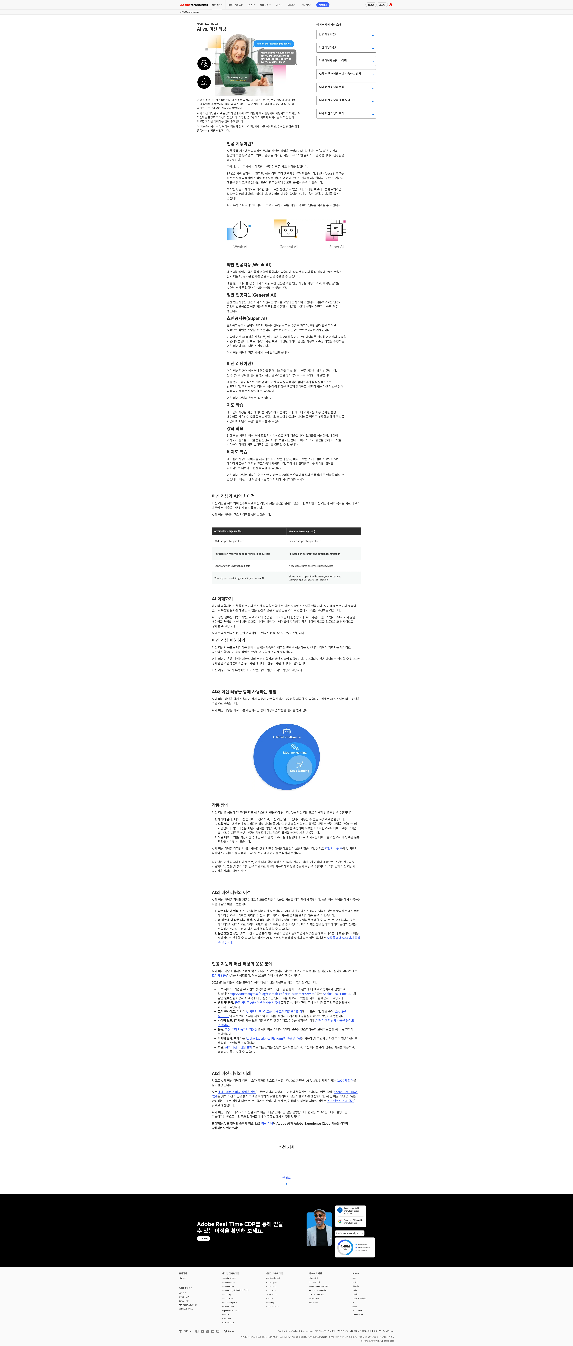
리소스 (291, 4)
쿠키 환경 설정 (342, 1331)
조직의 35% (219, 975)
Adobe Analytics (228, 1282)
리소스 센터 (313, 1278)
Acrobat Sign (227, 1294)
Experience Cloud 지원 (317, 1290)
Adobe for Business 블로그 (319, 1286)
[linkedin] (212, 1331)
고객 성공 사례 (314, 1282)
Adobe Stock (271, 1290)
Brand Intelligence (229, 1302)
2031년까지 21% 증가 (340, 1100)
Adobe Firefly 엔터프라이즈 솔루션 (235, 1290)
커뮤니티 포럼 (314, 1298)
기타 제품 (305, 4)
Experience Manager (230, 1310)
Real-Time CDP (235, 4)
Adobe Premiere (272, 1306)
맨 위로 (286, 1177)
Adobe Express (228, 1286)
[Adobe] (391, 4)
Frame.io (225, 1314)
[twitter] (207, 1331)
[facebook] (196, 1331)
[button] (185, 1331)
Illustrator (269, 1298)
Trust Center (357, 1310)
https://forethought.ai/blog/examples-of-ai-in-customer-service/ (272, 993)
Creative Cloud (228, 1306)
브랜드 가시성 (184, 1301)
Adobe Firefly (271, 1286)
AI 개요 (355, 1282)
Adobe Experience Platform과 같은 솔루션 (273, 1038)
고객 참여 (182, 1293)
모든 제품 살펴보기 (229, 1278)
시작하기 (323, 4)
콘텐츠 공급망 (184, 1297)
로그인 (371, 4)
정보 (354, 1278)
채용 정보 (355, 1286)
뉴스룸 (354, 1294)
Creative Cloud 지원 (316, 1294)
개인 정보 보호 (320, 1331)
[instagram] (202, 1331)
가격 (278, 4)
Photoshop (270, 1302)
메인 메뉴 (216, 4)
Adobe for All (357, 1314)
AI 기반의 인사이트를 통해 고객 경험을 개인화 (274, 1011)
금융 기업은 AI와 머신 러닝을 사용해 (257, 1002)
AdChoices (390, 1331)
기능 (250, 4)
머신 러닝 (267, 1123)
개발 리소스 (313, 1302)
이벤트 (354, 1290)
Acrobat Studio (228, 1298)
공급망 (354, 1306)
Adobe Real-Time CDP (338, 993)
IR (353, 1302)
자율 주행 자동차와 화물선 (241, 1029)
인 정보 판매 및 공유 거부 (370, 1331)
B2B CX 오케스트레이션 (188, 1305)
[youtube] (217, 1331)
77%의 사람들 (333, 848)
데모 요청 (182, 1278)
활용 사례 (264, 4)
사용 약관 (331, 1331)
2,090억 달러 (345, 1080)
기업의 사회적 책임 (359, 1298)
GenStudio (226, 1318)
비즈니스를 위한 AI (186, 1309)
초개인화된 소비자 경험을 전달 (237, 1091)
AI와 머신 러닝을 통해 (238, 1047)
